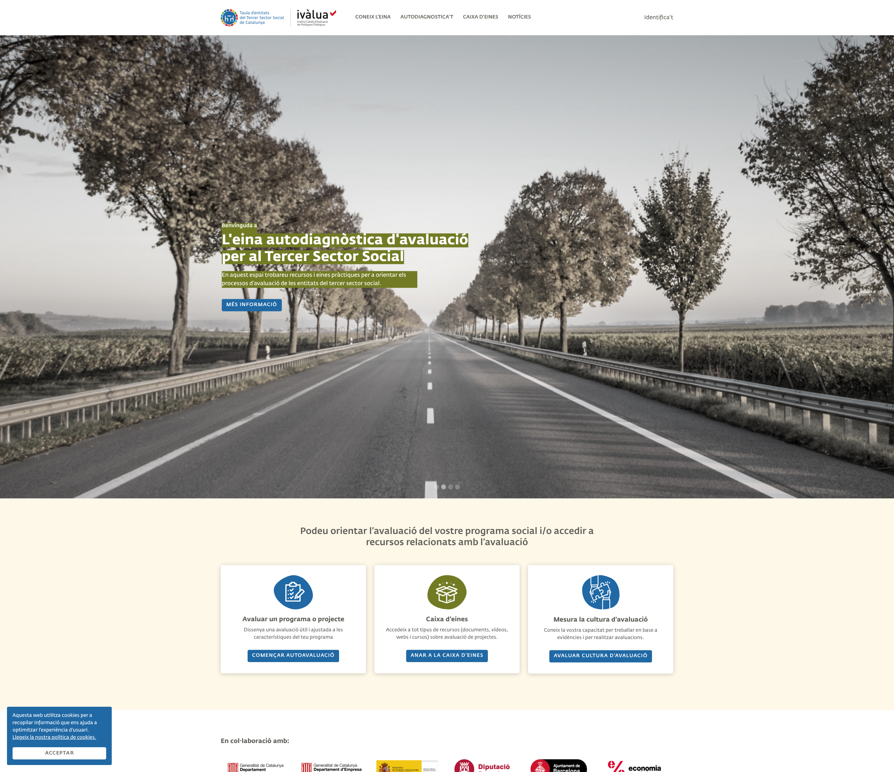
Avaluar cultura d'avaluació (601, 656)
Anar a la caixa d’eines (447, 655)
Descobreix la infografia (267, 300)
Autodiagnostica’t (427, 17)
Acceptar (59, 753)
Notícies (519, 17)
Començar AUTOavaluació (293, 655)
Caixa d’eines (480, 17)
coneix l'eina (372, 17)
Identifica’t (658, 18)
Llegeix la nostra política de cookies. (54, 737)
